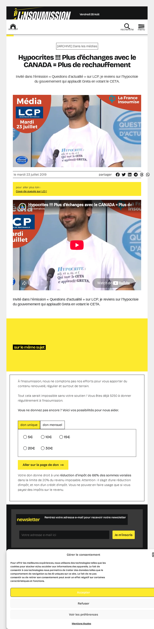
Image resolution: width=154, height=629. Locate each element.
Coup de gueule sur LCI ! (31, 191)
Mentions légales (81, 623)
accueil (13, 29)
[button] (118, 174)
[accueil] (13, 26)
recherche (127, 29)
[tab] (29, 425)
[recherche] (127, 26)
